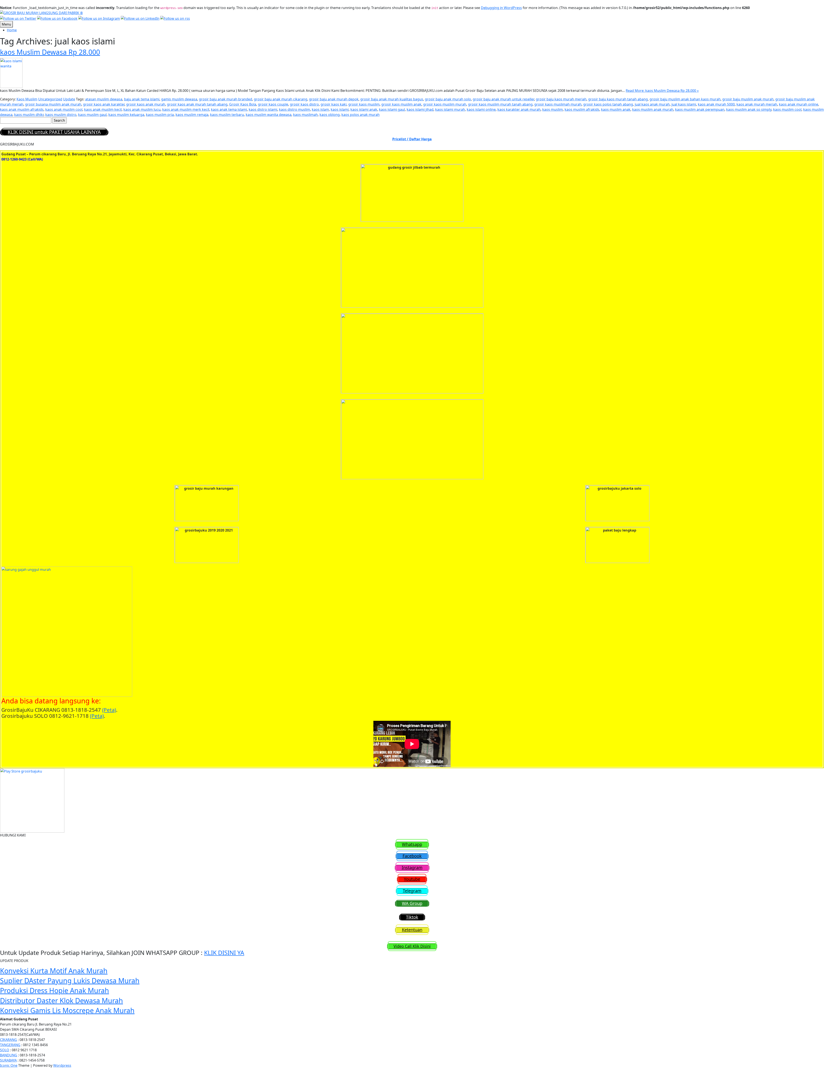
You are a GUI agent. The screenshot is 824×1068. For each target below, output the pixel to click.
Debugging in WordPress (501, 7)
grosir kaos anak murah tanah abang (197, 104)
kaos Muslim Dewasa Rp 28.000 (50, 52)
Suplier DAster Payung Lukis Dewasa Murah (69, 980)
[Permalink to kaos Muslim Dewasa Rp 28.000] (11, 72)
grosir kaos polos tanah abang (608, 104)
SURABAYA (8, 1060)
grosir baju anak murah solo (448, 99)
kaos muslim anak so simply (748, 109)
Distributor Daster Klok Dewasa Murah (61, 1000)
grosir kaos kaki (334, 104)
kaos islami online (481, 109)
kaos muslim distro (60, 114)
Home (12, 30)
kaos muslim (552, 109)
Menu (6, 24)
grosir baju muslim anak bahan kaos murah (685, 99)
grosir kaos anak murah (145, 104)
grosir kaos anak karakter (103, 104)
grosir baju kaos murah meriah (561, 99)
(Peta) (109, 709)
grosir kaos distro (304, 104)
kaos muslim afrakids (582, 109)
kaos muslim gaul (92, 114)
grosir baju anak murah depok (334, 99)
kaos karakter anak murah (519, 109)
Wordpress (62, 1065)
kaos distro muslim (294, 109)
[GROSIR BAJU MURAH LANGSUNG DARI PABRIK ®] (41, 12)
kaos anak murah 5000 (716, 104)
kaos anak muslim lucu (142, 109)
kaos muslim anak (615, 109)
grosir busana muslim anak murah (53, 104)
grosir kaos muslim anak (401, 104)
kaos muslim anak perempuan (699, 109)
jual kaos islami (683, 104)
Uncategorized (50, 99)
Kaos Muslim (27, 99)
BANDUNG (8, 1055)
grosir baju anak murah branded (225, 99)
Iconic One (8, 1065)
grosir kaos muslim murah (444, 104)
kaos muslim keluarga (126, 114)
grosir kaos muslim (364, 104)
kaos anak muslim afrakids (22, 109)
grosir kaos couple (273, 104)
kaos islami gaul (392, 109)
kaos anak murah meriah (756, 104)
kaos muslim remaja (192, 114)
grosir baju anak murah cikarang (280, 99)
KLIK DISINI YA (224, 952)
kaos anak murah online (798, 104)
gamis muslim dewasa (179, 99)
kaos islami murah (450, 109)
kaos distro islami (263, 109)
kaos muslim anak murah (652, 109)
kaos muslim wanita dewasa (268, 114)
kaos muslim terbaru (227, 114)
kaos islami (340, 109)
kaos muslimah (305, 114)
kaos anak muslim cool (63, 109)
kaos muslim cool (787, 109)
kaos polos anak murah (360, 114)
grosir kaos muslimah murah (558, 104)
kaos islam (320, 109)
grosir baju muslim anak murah (748, 99)
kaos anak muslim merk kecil (185, 109)
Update (69, 99)
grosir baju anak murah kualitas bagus (391, 99)
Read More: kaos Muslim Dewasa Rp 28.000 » (662, 90)
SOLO (4, 1050)
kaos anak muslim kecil (103, 109)
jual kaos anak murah (652, 104)
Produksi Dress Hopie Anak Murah (54, 990)
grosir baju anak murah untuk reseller (503, 99)
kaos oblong (330, 114)
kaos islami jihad (420, 109)
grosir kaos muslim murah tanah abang (500, 104)
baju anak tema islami (141, 99)
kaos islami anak (363, 109)
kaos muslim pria (160, 114)
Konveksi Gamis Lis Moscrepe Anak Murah (67, 1010)
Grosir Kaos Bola (242, 104)
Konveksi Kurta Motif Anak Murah (54, 970)
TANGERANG (10, 1044)
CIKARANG (8, 1039)
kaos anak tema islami (229, 109)
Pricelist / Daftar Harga (412, 139)
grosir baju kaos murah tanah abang (618, 99)
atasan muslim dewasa (103, 99)
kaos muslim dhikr (29, 114)
